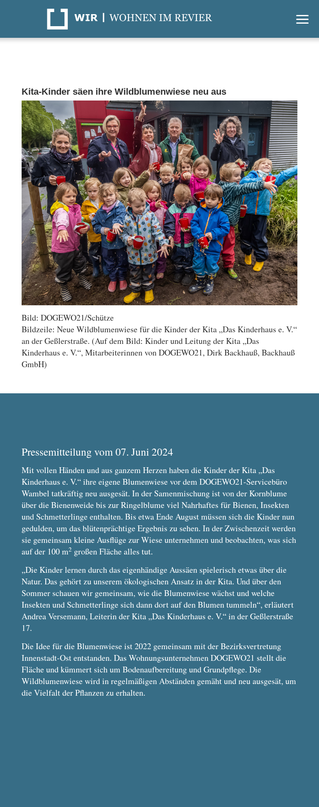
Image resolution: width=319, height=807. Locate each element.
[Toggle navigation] (302, 19)
